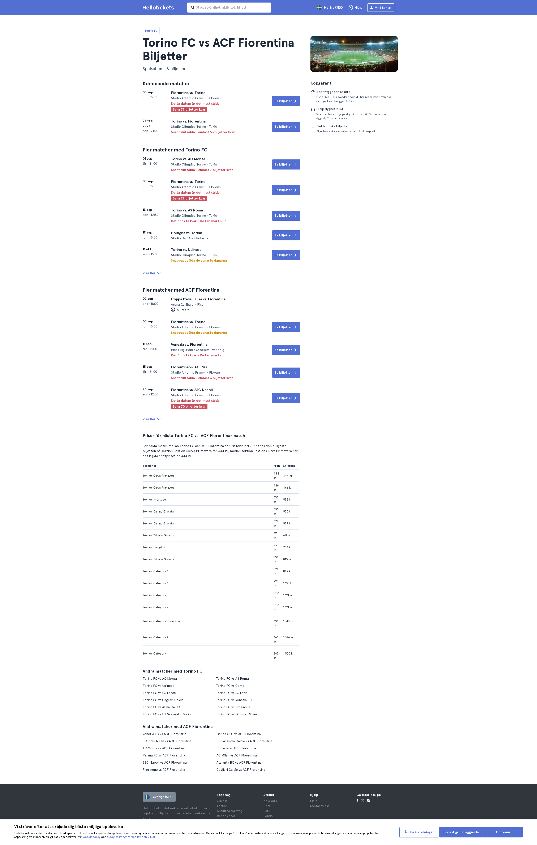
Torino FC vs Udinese (158, 686)
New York (270, 801)
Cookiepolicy (91, 836)
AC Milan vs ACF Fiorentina (236, 755)
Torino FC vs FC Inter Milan (236, 714)
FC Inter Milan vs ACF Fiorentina (167, 741)
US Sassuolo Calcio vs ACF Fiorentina (244, 741)
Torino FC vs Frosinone (233, 707)
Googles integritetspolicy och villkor (131, 836)
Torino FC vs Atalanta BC (161, 707)
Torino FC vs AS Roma (232, 679)
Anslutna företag (229, 811)
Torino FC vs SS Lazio (232, 693)
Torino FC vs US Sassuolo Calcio (167, 714)
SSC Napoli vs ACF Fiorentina (165, 762)
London (269, 816)
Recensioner (226, 816)
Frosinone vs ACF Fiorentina (164, 770)
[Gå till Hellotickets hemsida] (159, 7)
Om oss (222, 801)
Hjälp (313, 801)
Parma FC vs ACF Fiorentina (164, 755)
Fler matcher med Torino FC (175, 150)
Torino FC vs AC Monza (160, 679)
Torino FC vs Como (230, 686)
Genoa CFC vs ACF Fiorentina (238, 734)
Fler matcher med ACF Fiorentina (181, 290)
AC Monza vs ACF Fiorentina (164, 748)
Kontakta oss (319, 806)
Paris (267, 811)
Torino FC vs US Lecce (159, 693)
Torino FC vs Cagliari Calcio (163, 700)
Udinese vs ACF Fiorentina (236, 748)
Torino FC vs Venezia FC (234, 700)
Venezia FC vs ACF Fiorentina (164, 734)
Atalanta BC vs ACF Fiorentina (239, 762)
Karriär (222, 806)
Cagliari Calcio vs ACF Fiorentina (240, 770)
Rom (266, 806)
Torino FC (151, 30)
